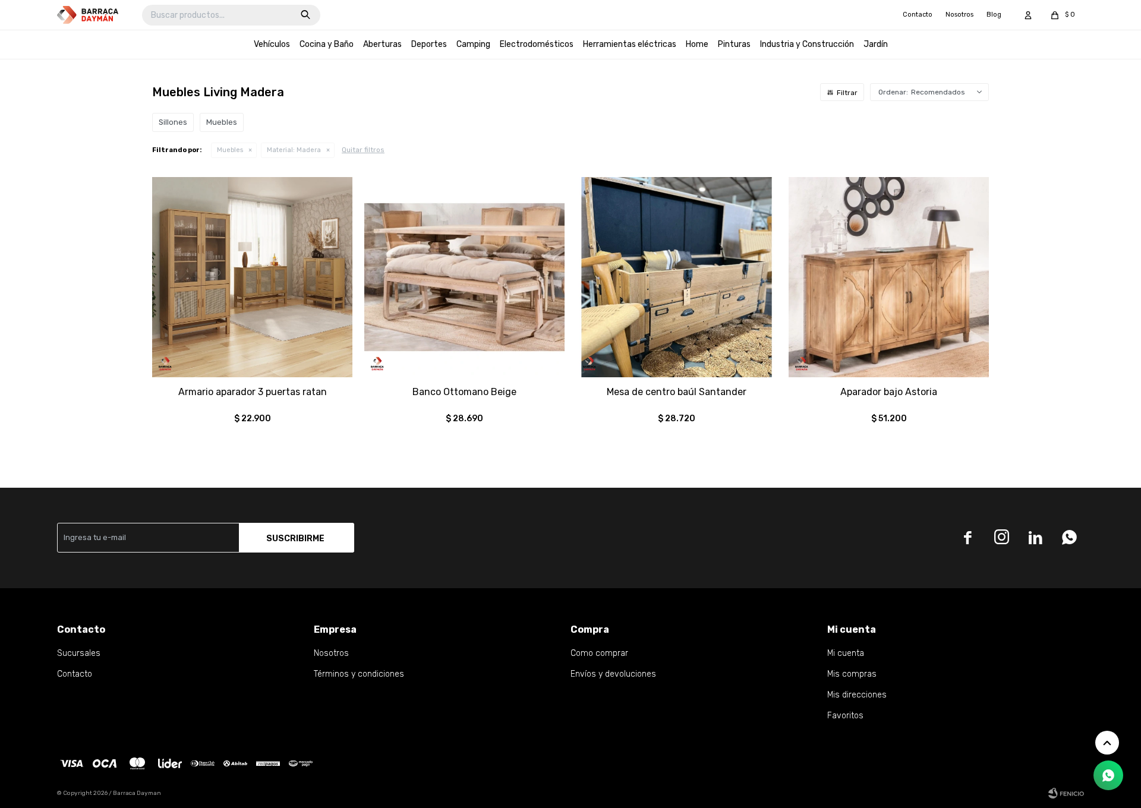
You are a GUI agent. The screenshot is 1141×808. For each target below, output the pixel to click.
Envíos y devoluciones (613, 674)
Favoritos (845, 716)
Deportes (429, 44)
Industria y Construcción (807, 44)
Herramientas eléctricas (629, 44)
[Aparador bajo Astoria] (889, 277)
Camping (473, 44)
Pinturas (734, 44)
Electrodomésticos (536, 44)
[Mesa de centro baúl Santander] (676, 277)
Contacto (917, 14)
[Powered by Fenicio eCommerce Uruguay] (1066, 793)
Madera (294, 150)
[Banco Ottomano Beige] (464, 277)
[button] (305, 15)
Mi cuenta (845, 653)
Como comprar (599, 653)
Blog (993, 14)
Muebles (230, 150)
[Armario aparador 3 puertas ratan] (252, 277)
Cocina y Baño (327, 44)
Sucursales (78, 653)
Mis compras (852, 674)
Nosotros (959, 14)
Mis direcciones (857, 695)
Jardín (875, 44)
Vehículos (272, 44)
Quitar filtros (363, 150)
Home (697, 44)
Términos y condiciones (359, 674)
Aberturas (382, 44)
